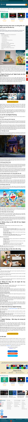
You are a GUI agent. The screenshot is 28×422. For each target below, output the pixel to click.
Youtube (2, 404)
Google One (16, 363)
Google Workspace (20, 363)
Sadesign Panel (10, 8)
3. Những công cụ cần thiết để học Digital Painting (7, 43)
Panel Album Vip (24, 404)
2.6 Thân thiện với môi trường (5, 42)
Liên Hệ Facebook (12, 355)
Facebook (3, 402)
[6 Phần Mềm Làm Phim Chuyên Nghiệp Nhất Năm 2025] (21, 393)
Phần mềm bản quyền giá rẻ (16, 362)
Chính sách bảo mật (11, 419)
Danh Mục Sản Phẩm (4, 8)
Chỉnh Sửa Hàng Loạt (9, 406)
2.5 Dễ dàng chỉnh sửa (4, 41)
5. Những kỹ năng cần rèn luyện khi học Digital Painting (8, 45)
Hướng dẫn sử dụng (16, 406)
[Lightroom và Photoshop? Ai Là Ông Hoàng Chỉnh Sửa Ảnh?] (13, 393)
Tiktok (2, 405)
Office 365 (24, 363)
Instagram (3, 403)
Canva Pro (13, 363)
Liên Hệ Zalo (12, 351)
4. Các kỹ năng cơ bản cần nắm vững (5, 44)
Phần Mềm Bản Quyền (17, 8)
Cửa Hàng (23, 400)
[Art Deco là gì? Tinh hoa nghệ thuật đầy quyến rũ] (4, 393)
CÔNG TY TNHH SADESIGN (19, 419)
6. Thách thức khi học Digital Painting (6, 46)
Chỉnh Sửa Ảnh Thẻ (9, 404)
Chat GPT (7, 363)
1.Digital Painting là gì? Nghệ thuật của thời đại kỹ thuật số (8, 34)
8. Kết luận (2, 48)
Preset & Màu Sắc (9, 405)
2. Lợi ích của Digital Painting (4, 35)
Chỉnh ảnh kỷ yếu (9, 407)
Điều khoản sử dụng (3, 419)
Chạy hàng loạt (16, 405)
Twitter (2, 406)
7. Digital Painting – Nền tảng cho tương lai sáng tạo (7, 47)
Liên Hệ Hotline (12, 353)
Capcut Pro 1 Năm (4, 0)
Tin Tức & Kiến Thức (24, 8)
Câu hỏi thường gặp (17, 400)
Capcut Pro (10, 363)
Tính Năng (8, 400)
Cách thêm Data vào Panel (17, 404)
